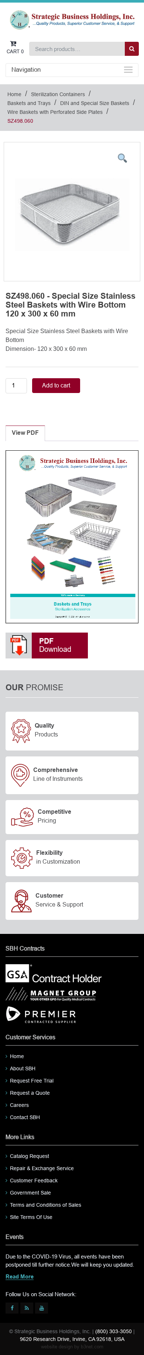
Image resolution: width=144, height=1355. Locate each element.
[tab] (25, 433)
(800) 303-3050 (113, 1331)
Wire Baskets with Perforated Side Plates (55, 112)
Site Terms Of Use (31, 1217)
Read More (20, 1277)
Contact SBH (25, 1117)
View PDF (25, 433)
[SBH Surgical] (72, 19)
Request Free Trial (32, 1081)
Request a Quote (30, 1093)
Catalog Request (29, 1156)
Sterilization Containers (58, 94)
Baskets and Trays (29, 103)
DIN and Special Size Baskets (94, 103)
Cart (15, 51)
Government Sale (30, 1193)
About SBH (22, 1068)
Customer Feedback (34, 1180)
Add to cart (56, 385)
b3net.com (92, 1346)
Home (14, 94)
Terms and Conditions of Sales (45, 1205)
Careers (19, 1105)
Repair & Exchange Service (42, 1168)
